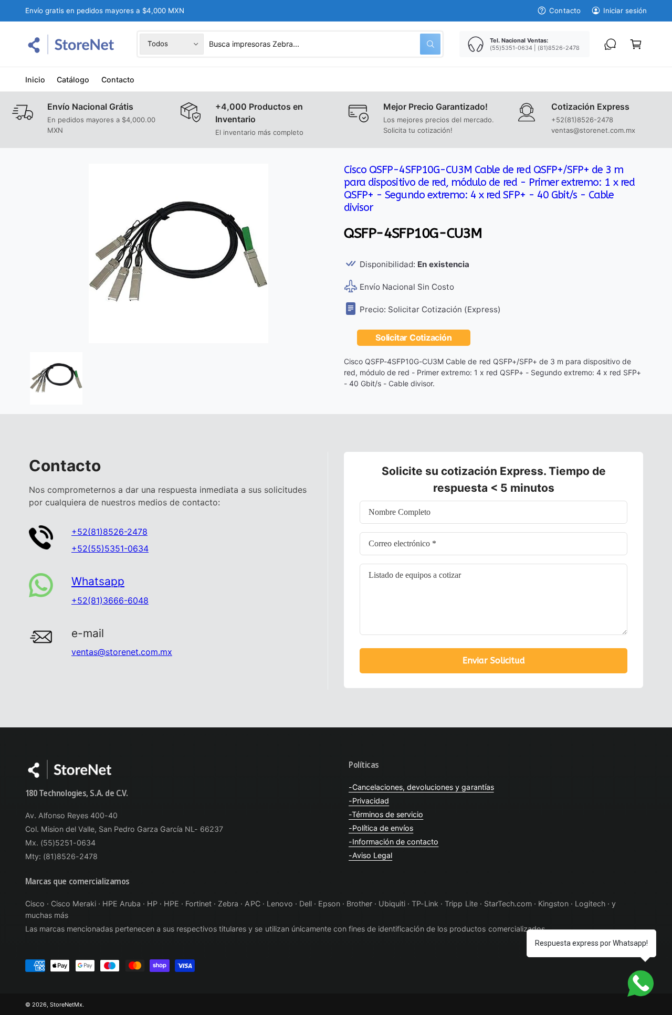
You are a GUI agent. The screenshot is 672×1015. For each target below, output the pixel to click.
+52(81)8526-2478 (109, 531)
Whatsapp (97, 581)
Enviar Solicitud (494, 660)
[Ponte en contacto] (610, 44)
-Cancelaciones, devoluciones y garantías (421, 787)
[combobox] (324, 44)
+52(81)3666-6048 (110, 600)
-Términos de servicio (386, 814)
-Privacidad (369, 800)
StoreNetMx (66, 1004)
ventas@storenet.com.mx (121, 652)
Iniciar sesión (625, 10)
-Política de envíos (381, 827)
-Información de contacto (393, 841)
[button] (636, 44)
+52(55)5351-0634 (110, 548)
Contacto (564, 10)
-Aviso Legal (370, 855)
